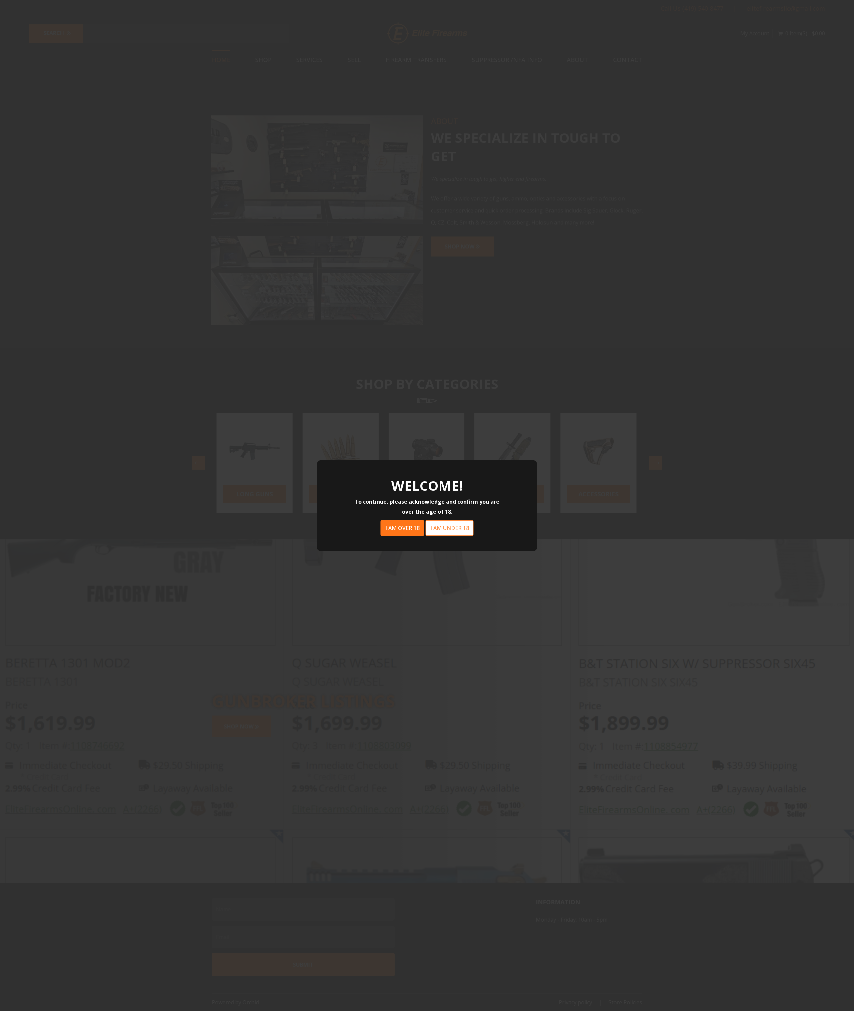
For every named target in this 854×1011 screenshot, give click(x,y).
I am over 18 (402, 528)
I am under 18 (449, 528)
